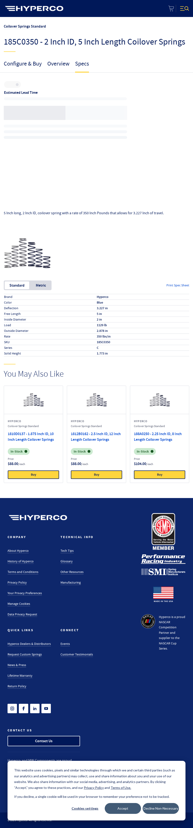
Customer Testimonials (76, 654)
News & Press (17, 665)
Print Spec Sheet (177, 285)
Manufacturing (70, 582)
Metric (41, 285)
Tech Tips (67, 550)
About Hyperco (18, 550)
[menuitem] (34, 8)
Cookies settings (85, 808)
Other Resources (72, 572)
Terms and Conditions (23, 572)
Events (65, 644)
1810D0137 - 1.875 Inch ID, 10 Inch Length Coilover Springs (31, 436)
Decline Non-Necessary (161, 808)
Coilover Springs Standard (25, 26)
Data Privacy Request (22, 614)
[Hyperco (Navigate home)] (38, 517)
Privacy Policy (17, 582)
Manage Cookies (19, 603)
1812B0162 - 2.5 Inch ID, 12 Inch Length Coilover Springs (96, 436)
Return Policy (17, 686)
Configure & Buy (23, 63)
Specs (82, 63)
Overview (58, 63)
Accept (122, 808)
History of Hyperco (21, 561)
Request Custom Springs (25, 654)
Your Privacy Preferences (25, 593)
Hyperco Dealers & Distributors (29, 644)
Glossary (66, 561)
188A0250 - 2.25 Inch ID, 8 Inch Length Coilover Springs (158, 436)
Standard (16, 285)
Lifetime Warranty (20, 675)
